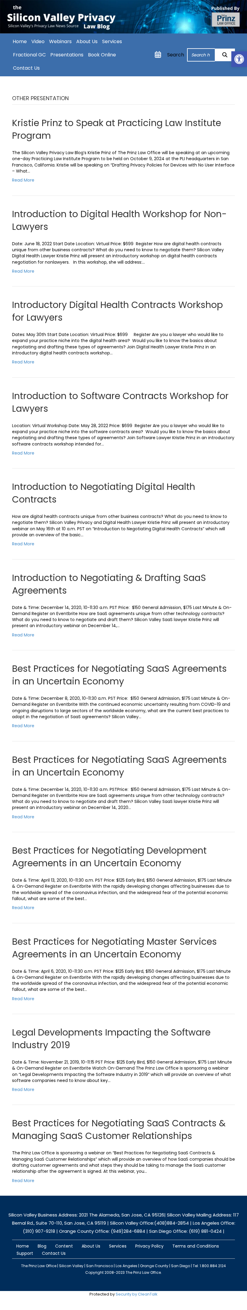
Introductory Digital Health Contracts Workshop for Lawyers (117, 311)
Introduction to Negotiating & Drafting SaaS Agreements (109, 584)
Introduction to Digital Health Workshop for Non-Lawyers (119, 220)
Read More (23, 180)
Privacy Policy (149, 1246)
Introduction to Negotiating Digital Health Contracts (103, 493)
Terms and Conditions (195, 1246)
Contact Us (26, 68)
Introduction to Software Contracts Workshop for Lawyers (120, 402)
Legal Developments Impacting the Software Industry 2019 (111, 1038)
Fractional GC (29, 54)
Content (64, 1246)
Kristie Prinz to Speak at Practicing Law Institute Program (116, 129)
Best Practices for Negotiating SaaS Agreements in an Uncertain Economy (119, 675)
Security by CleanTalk (137, 1294)
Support (25, 1253)
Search (175, 54)
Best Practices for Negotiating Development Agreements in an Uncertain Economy (109, 857)
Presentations (66, 54)
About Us (87, 41)
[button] (225, 55)
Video (38, 41)
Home (20, 41)
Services (112, 41)
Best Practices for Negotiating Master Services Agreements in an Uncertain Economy (114, 948)
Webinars (60, 41)
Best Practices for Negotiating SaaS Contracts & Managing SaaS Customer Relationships (119, 1129)
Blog (42, 1246)
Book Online (102, 54)
